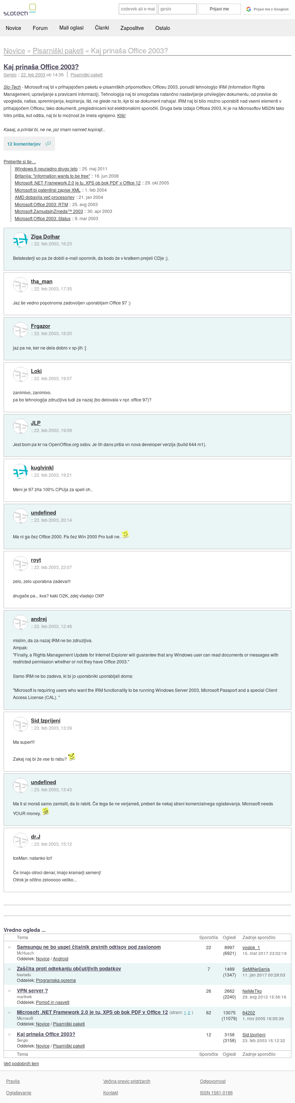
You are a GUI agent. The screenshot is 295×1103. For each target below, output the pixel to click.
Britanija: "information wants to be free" (52, 176)
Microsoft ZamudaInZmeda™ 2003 (49, 211)
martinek (24, 996)
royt (36, 560)
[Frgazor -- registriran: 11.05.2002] (20, 329)
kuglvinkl (42, 467)
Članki (102, 27)
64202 (248, 1012)
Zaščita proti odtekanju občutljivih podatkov (69, 968)
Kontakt (110, 1092)
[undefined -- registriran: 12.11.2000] (20, 516)
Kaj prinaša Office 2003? (41, 66)
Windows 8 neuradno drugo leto (46, 168)
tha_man (42, 281)
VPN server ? (32, 990)
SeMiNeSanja (256, 969)
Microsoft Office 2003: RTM (41, 204)
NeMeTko (252, 991)
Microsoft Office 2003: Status (43, 218)
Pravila (13, 1081)
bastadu (24, 974)
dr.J (35, 836)
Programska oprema (56, 980)
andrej (39, 619)
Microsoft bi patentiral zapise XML (48, 190)
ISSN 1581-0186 (216, 1092)
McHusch (25, 953)
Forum (40, 27)
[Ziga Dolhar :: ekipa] (20, 240)
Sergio (22, 1040)
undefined (43, 512)
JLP (36, 423)
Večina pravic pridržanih (126, 1081)
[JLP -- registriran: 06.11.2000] (20, 426)
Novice (13, 27)
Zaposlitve (132, 27)
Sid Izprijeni (45, 720)
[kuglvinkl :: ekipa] (20, 471)
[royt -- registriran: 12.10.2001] (20, 563)
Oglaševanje (18, 1092)
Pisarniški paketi (87, 74)
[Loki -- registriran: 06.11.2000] (20, 374)
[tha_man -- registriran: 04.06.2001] (20, 284)
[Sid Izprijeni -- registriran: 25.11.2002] (20, 724)
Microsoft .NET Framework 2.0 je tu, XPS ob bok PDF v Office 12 (78, 182)
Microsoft (25, 1018)
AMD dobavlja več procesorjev (44, 197)
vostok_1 (251, 947)
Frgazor (40, 326)
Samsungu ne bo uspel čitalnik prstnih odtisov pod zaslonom (89, 946)
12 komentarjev (24, 143)
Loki (36, 371)
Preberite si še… (20, 161)
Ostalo (162, 27)
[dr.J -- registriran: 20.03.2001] (20, 840)
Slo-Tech (12, 87)
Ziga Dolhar (45, 236)
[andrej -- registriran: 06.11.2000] (20, 622)
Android (60, 958)
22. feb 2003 (33, 74)
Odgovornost (213, 1081)
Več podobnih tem (21, 1063)
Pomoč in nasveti (52, 1002)
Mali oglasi (71, 27)
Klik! (121, 115)
